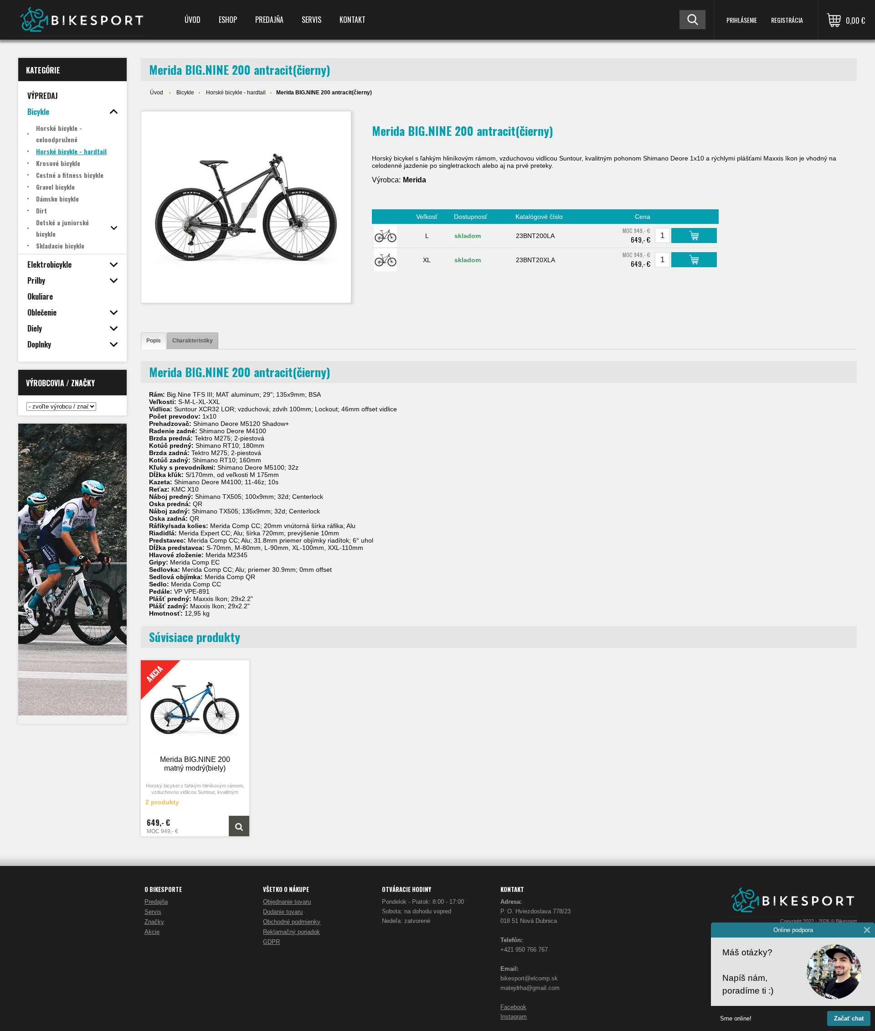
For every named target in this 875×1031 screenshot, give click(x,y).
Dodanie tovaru (283, 911)
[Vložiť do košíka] (694, 235)
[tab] (153, 340)
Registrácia (787, 20)
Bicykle (185, 92)
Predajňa (269, 19)
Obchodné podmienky (291, 921)
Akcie (152, 931)
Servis (311, 19)
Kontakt (352, 19)
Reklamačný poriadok (291, 931)
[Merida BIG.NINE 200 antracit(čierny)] (246, 207)
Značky (154, 921)
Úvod (193, 19)
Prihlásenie (741, 20)
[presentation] (153, 340)
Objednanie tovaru (287, 901)
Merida (414, 180)
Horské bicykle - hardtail (236, 92)
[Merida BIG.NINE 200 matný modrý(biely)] (239, 826)
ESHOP (228, 19)
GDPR (271, 941)
